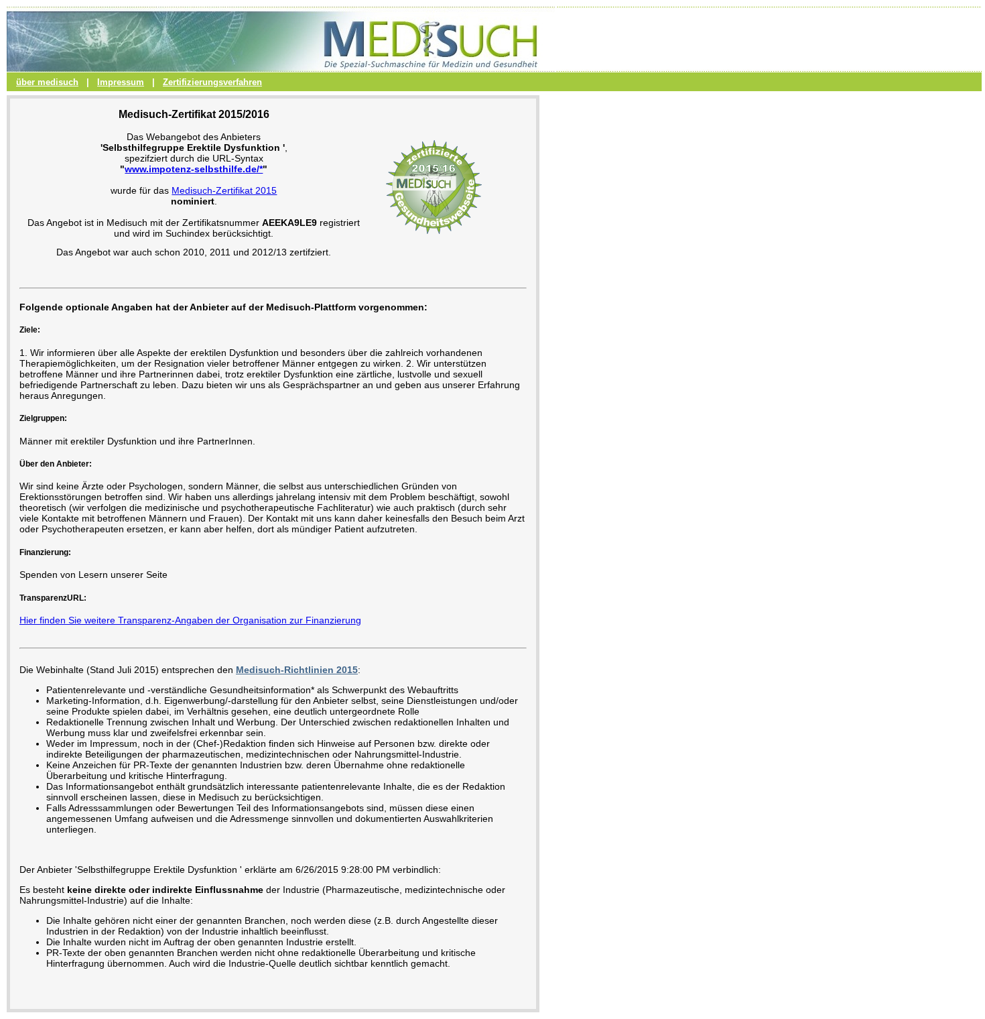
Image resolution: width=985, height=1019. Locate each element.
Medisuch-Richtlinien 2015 (297, 669)
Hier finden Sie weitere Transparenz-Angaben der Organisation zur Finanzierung (190, 620)
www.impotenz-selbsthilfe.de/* (194, 169)
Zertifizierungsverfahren (212, 82)
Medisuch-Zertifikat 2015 (224, 190)
